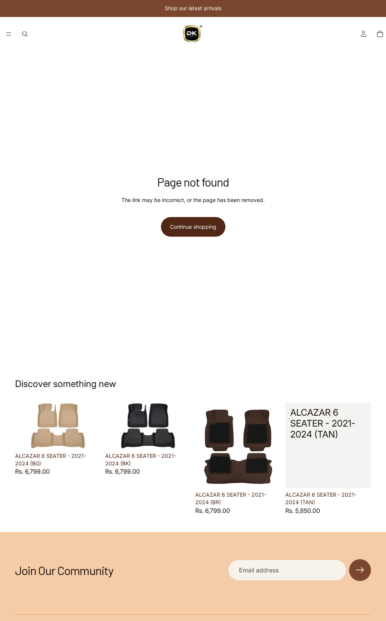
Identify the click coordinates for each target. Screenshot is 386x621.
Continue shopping (193, 226)
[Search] (25, 34)
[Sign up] (360, 570)
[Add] (89, 438)
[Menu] (8, 34)
